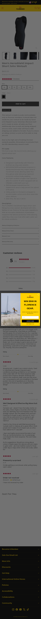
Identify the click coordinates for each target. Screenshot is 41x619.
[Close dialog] (39, 294)
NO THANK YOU (30, 323)
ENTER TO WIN (30, 321)
